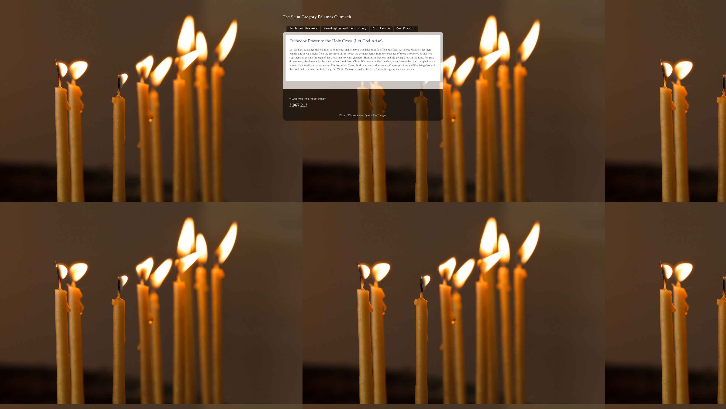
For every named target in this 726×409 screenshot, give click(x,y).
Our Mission (405, 28)
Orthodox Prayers (303, 28)
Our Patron (381, 28)
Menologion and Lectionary (345, 28)
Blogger (382, 115)
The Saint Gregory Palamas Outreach (317, 17)
